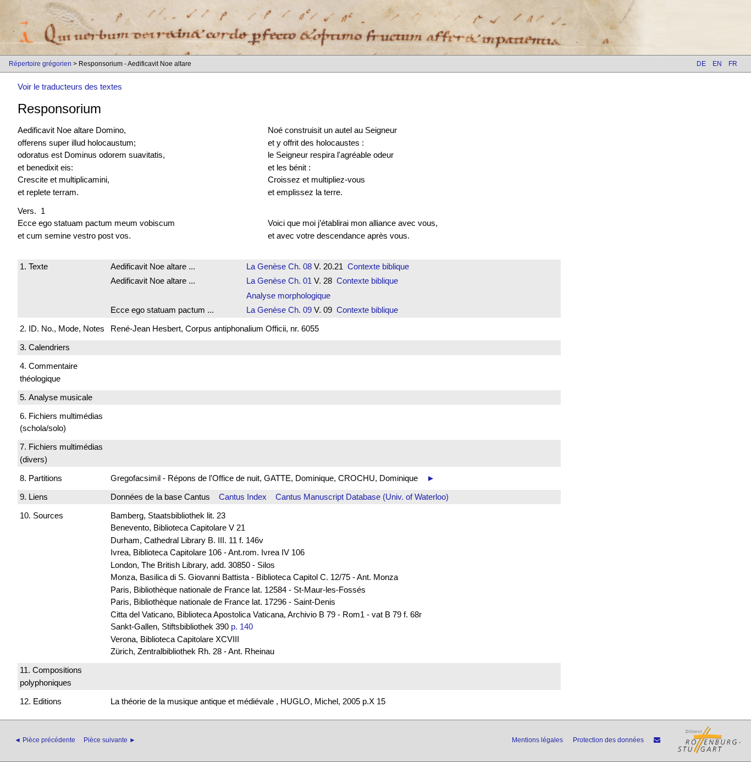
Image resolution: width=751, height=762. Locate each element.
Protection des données (608, 740)
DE (701, 64)
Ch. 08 (299, 266)
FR (732, 64)
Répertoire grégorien (40, 64)
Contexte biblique (378, 266)
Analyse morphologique (288, 295)
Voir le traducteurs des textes (70, 86)
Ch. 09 (299, 309)
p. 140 (242, 626)
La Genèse (266, 266)
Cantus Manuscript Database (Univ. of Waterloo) (362, 496)
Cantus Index (243, 496)
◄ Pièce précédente (44, 740)
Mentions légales (537, 740)
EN (717, 64)
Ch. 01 (299, 280)
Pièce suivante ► (110, 740)
